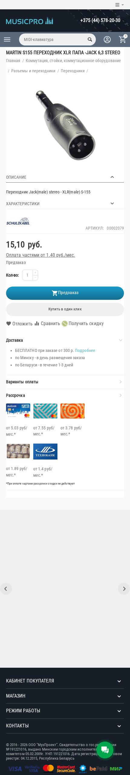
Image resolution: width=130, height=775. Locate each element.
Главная (13, 60)
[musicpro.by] (29, 20)
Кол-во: (12, 275)
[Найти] (90, 39)
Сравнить (50, 323)
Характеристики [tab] (23, 203)
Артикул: (95, 228)
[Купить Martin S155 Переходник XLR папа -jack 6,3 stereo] (65, 126)
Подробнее (85, 350)
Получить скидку (86, 323)
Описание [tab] (16, 177)
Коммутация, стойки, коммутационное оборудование (73, 60)
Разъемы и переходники (33, 70)
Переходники (73, 70)
